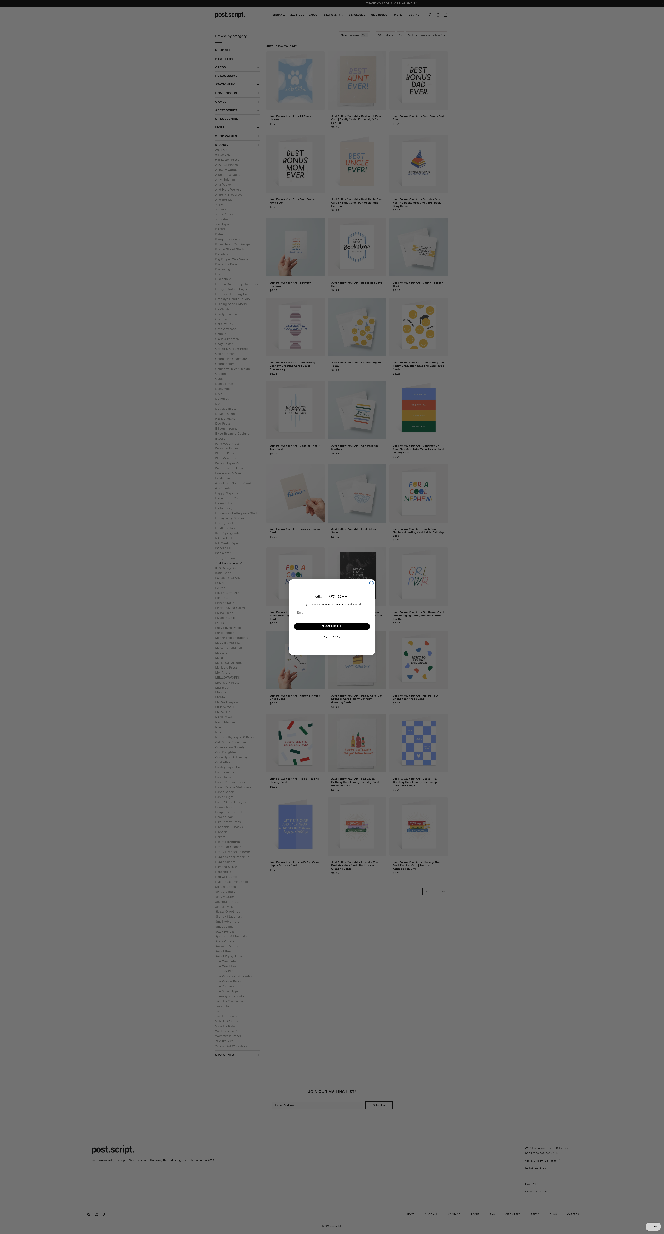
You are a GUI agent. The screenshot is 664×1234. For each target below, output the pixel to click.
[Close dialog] (371, 583)
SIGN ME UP (332, 626)
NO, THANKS (332, 637)
